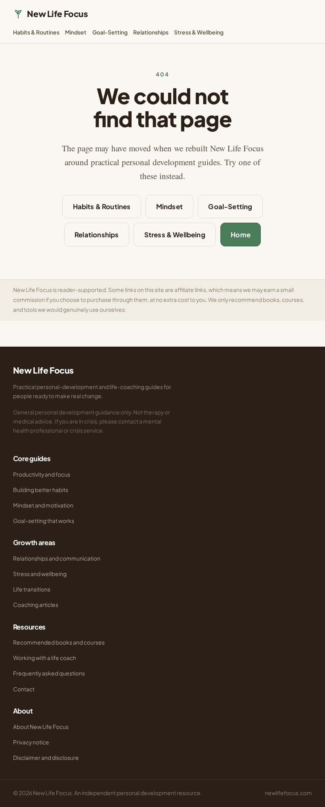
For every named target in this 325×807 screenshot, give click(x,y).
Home (240, 234)
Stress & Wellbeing (199, 32)
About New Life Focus (41, 726)
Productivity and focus (41, 474)
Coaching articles (35, 604)
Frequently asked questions (49, 673)
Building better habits (40, 489)
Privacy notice (31, 742)
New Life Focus (57, 13)
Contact (23, 689)
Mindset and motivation (43, 505)
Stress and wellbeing (40, 573)
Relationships (150, 32)
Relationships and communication (56, 558)
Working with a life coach (44, 657)
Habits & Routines (36, 32)
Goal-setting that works (43, 520)
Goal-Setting (110, 32)
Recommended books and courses (59, 642)
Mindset (75, 32)
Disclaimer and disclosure (46, 757)
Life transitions (31, 589)
